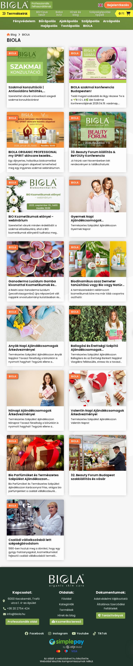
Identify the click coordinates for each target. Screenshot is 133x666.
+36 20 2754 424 (18, 608)
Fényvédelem (24, 21)
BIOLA (87, 26)
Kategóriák (66, 604)
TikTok (102, 633)
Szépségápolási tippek (99, 13)
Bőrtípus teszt (42, 13)
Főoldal (66, 599)
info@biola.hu (16, 614)
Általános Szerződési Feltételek (111, 606)
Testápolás (70, 26)
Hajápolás (49, 26)
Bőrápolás (47, 21)
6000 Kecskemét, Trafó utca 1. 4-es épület (24, 601)
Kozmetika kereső (68, 622)
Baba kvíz (59, 13)
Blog (13, 35)
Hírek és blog (75, 13)
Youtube (83, 633)
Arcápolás (111, 21)
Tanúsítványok (112, 615)
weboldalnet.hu (66, 658)
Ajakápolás (68, 21)
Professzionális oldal (22, 622)
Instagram (60, 633)
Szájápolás (90, 21)
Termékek (66, 610)
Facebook (37, 633)
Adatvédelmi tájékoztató (111, 599)
